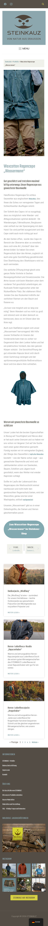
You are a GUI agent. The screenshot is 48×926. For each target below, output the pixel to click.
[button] (24, 48)
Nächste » (35, 742)
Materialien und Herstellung (11, 804)
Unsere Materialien (8, 799)
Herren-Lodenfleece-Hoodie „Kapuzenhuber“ (20, 648)
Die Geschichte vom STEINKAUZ (12, 790)
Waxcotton (32, 198)
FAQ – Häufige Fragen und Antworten (13, 808)
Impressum (6, 770)
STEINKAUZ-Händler (8, 761)
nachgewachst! (28, 499)
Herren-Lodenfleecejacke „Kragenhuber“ (19, 709)
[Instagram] (11, 4)
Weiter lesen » (14, 612)
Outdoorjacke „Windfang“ (19, 591)
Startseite (8, 61)
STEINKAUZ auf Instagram (24, 898)
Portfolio (16, 61)
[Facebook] (5, 4)
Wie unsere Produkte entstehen (12, 795)
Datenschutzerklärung (9, 765)
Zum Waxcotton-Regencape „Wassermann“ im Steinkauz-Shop (24, 529)
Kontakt (4, 774)
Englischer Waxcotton (36, 454)
